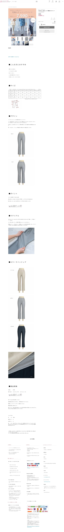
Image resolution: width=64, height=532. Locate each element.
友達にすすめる (47, 30)
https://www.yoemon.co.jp (47, 481)
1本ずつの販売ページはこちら (13, 56)
